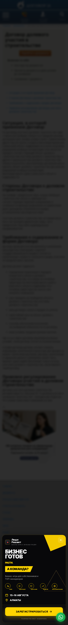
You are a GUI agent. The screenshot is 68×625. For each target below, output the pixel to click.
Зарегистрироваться (32, 611)
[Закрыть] (61, 540)
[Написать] (60, 617)
